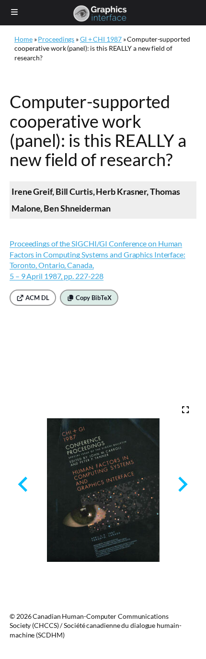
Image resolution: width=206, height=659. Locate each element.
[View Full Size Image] (185, 409)
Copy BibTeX (93, 298)
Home (23, 39)
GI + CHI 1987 (101, 39)
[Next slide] (182, 484)
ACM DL (36, 298)
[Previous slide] (24, 484)
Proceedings (56, 39)
